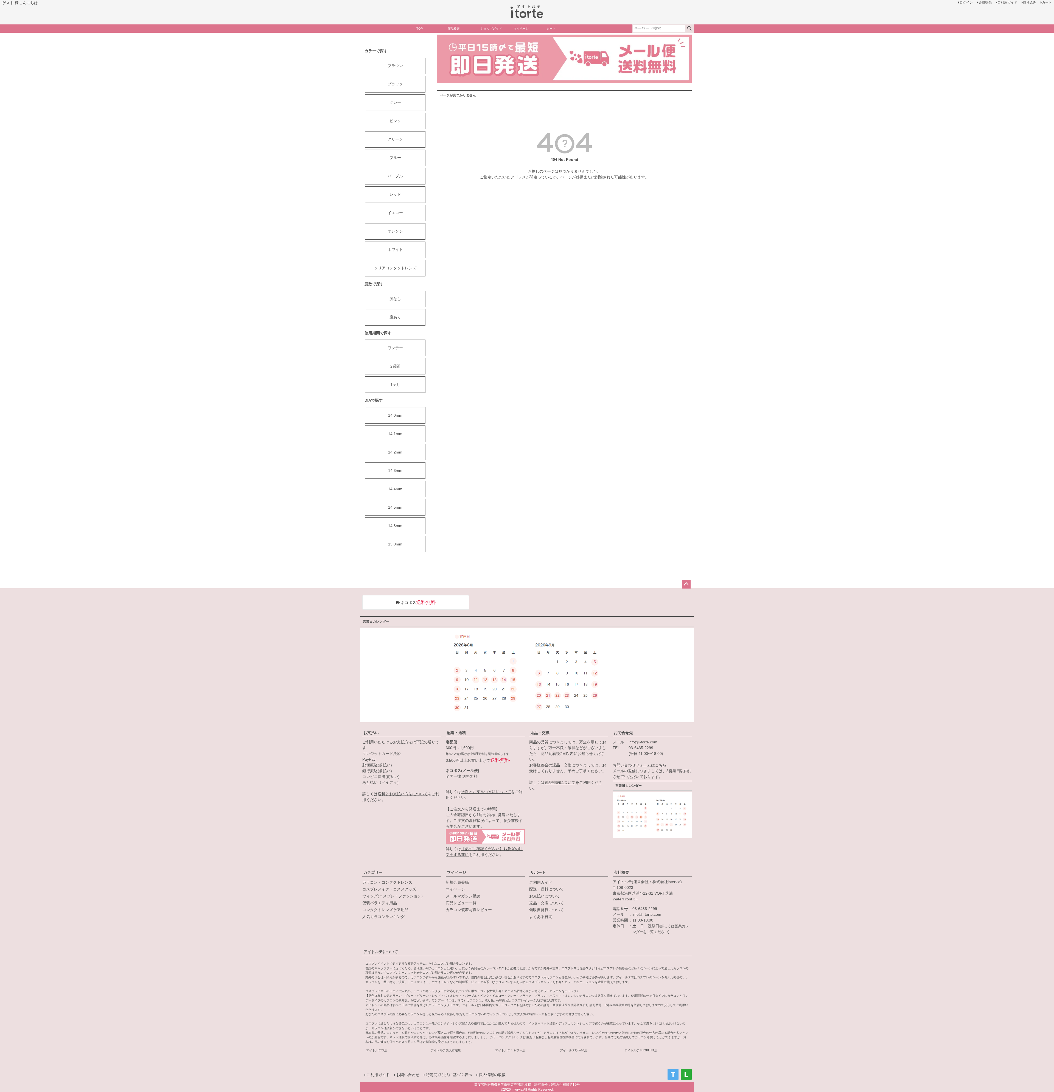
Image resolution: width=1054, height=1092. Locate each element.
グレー (395, 102)
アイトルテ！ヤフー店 (510, 1050)
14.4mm (395, 489)
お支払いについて (544, 896)
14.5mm (395, 507)
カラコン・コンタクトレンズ (387, 882)
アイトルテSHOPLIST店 (640, 1050)
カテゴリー (373, 872)
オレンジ (395, 231)
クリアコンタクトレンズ (395, 268)
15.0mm (395, 544)
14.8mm (395, 525)
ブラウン (395, 65)
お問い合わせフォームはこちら (639, 765)
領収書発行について (546, 910)
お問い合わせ (407, 1075)
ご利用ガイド (540, 882)
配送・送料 (456, 732)
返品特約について (560, 782)
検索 (689, 28)
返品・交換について (546, 903)
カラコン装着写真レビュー (469, 910)
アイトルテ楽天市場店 (446, 1050)
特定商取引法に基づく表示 (449, 1075)
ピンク (395, 121)
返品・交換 (540, 732)
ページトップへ (686, 584)
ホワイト (395, 249)
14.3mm (395, 470)
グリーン (395, 139)
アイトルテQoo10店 (573, 1050)
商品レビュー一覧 (461, 903)
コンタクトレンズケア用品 (385, 910)
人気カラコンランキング (383, 916)
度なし (395, 298)
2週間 (395, 366)
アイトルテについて (380, 952)
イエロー (395, 213)
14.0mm (395, 415)
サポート (538, 872)
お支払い (371, 732)
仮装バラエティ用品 (379, 903)
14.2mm (395, 452)
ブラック (395, 84)
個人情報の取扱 (492, 1075)
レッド (395, 194)
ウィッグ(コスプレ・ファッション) (392, 896)
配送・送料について (546, 889)
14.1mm (395, 434)
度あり (395, 317)
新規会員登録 (457, 882)
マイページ (456, 872)
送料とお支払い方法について (403, 794)
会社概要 (621, 872)
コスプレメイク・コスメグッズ (389, 889)
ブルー (395, 157)
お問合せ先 (623, 732)
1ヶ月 (395, 384)
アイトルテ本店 (376, 1050)
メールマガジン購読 (463, 896)
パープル (395, 176)
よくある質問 (540, 916)
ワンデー (395, 348)
